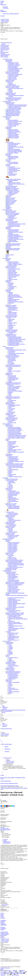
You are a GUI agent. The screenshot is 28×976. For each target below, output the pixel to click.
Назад (7, 758)
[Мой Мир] (5, 806)
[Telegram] (14, 806)
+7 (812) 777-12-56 (5, 19)
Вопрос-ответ (4, 935)
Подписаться (3, 909)
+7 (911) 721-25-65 (5, 21)
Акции (2, 914)
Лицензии (3, 921)
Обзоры (2, 936)
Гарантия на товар (5, 934)
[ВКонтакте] (1, 806)
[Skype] (12, 806)
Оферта (2, 969)
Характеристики (6, 841)
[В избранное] (2, 803)
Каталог (2, 913)
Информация (3, 924)
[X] (7, 806)
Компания (3, 917)
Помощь (2, 929)
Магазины (5, 6)
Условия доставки (4, 933)
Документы (3, 923)
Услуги (2, 916)
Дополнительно (6, 843)
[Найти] (2, 704)
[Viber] (8, 806)
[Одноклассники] (3, 806)
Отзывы (5, 840)
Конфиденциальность (5, 967)
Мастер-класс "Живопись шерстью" (11, 13)
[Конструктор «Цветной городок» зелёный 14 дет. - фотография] (14, 789)
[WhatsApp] (10, 806)
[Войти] (1, 738)
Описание (5, 839)
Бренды (2, 915)
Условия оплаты (4, 931)
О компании (6, 8)
